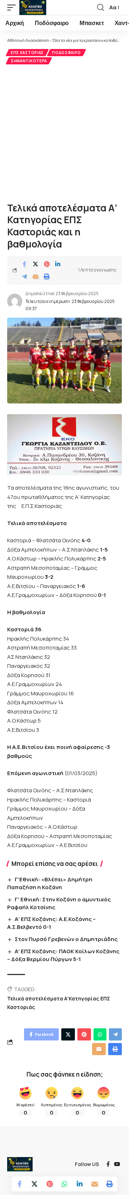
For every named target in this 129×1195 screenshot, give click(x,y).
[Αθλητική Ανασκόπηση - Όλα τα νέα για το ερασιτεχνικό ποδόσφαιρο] (32, 7)
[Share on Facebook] (24, 264)
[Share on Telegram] (24, 276)
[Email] (35, 276)
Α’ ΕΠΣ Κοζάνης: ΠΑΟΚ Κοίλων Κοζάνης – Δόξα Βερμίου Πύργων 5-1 (63, 955)
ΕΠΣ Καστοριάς (27, 52)
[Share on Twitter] (35, 264)
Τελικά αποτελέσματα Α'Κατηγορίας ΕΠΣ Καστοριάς (58, 1002)
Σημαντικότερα (29, 60)
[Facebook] (108, 1164)
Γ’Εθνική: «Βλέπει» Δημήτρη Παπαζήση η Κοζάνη (49, 883)
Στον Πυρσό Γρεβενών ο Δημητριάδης (66, 939)
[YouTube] (117, 1164)
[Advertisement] (64, 132)
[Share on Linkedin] (58, 264)
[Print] (47, 276)
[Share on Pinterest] (47, 264)
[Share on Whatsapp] (64, 1183)
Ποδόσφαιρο (66, 52)
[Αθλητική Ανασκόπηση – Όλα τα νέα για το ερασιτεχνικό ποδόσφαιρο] (20, 1164)
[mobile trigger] (13, 7)
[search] (100, 7)
